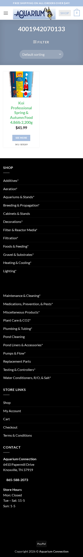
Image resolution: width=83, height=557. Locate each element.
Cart (6, 419)
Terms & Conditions (17, 435)
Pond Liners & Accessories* (23, 345)
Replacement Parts (17, 361)
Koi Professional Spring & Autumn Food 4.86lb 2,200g (21, 113)
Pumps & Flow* (14, 353)
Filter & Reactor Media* (20, 230)
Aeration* (10, 189)
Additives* (11, 180)
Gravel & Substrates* (18, 254)
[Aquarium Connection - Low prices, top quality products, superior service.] (34, 13)
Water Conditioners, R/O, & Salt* (27, 378)
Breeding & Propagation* (21, 205)
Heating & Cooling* (17, 263)
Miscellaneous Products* (21, 312)
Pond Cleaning (14, 337)
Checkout (10, 427)
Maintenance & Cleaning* (21, 295)
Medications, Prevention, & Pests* (28, 304)
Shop (64, 13)
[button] (5, 13)
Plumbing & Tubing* (17, 328)
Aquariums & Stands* (18, 197)
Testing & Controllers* (19, 370)
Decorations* (13, 221)
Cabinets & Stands (16, 213)
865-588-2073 (17, 480)
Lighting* (9, 271)
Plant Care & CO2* (17, 320)
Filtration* (10, 238)
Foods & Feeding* (16, 246)
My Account (12, 411)
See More (21, 137)
